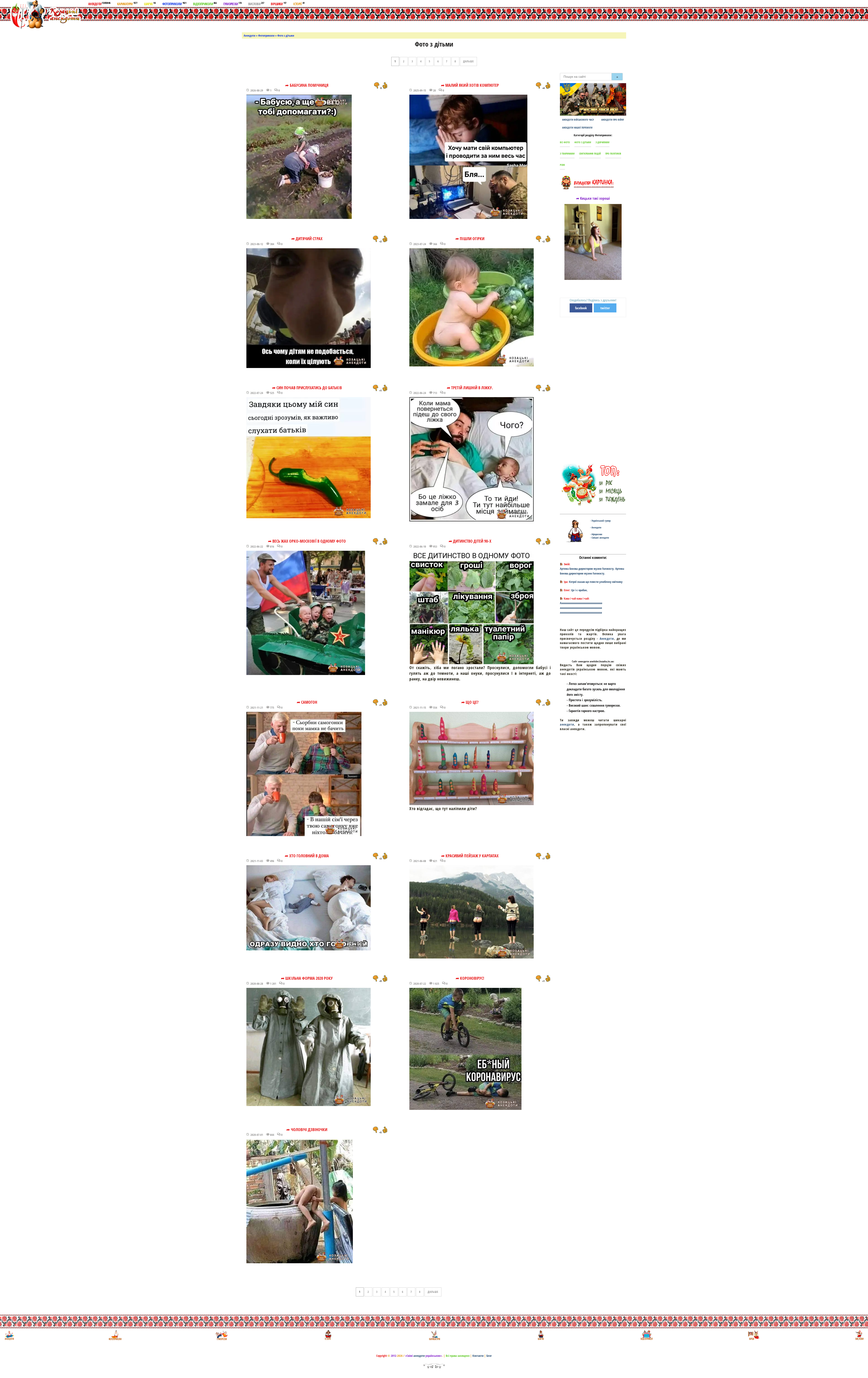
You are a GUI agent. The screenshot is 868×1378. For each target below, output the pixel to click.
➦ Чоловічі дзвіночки (306, 1129)
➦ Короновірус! (470, 978)
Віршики (278, 4)
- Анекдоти (595, 527)
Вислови (256, 4)
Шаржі (150, 4)
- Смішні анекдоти (599, 537)
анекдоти (567, 724)
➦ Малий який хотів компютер (470, 85)
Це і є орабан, (579, 590)
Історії (299, 4)
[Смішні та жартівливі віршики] (753, 1335)
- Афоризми (596, 534)
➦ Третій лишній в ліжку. (470, 388)
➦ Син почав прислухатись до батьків (307, 388)
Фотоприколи (174, 4)
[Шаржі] (540, 1335)
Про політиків (613, 153)
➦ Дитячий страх (307, 239)
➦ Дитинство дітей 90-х (470, 541)
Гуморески (232, 4)
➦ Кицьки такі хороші (593, 198)
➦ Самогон (307, 702)
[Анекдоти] (41, 15)
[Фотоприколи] (114, 1335)
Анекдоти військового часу (578, 119)
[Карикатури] (434, 1335)
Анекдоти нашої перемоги (577, 127)
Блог (489, 1356)
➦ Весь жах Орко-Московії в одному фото (307, 541)
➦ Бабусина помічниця (306, 85)
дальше (468, 61)
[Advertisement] (439, 19)
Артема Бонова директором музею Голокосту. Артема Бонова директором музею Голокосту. (592, 571)
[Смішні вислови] (859, 1335)
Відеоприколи (205, 4)
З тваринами (567, 153)
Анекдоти (99, 4)
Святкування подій (590, 153)
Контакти (478, 1356)
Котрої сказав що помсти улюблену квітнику (596, 582)
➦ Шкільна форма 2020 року (307, 978)
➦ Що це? (470, 702)
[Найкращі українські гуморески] (221, 1335)
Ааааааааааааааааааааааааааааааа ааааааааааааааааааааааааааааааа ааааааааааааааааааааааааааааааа (581, 607)
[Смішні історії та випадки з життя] (327, 1335)
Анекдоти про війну (612, 119)
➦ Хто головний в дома (307, 856)
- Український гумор (600, 520)
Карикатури (127, 4)
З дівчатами (602, 142)
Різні (562, 164)
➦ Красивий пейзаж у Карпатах (470, 856)
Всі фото (565, 142)
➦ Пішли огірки (469, 239)
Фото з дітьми (582, 142)
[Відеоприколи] (646, 1335)
